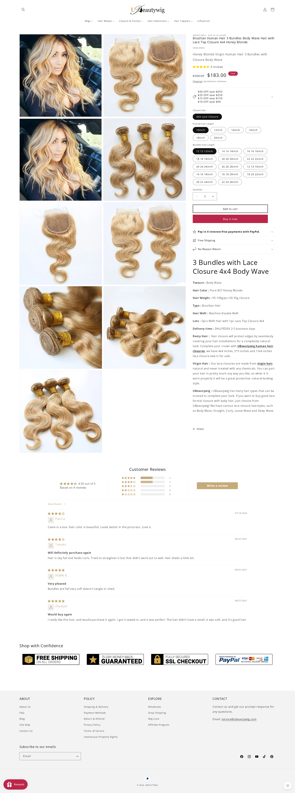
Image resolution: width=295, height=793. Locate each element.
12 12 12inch (204, 151)
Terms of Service (94, 730)
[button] (23, 9)
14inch (235, 130)
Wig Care (153, 718)
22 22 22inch (255, 158)
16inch (253, 130)
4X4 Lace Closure (207, 116)
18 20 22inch (255, 174)
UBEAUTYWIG (151, 785)
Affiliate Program (158, 724)
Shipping (197, 81)
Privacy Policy (92, 724)
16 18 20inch (230, 174)
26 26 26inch (230, 166)
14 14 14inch (230, 151)
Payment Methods (95, 712)
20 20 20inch (230, 158)
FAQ (21, 712)
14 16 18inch (204, 174)
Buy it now (230, 219)
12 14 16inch (255, 166)
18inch (200, 137)
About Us (25, 706)
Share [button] (200, 429)
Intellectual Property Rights (101, 736)
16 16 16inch (255, 151)
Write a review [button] (217, 486)
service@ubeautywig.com (239, 719)
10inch (200, 130)
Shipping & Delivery (96, 706)
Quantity (197, 189)
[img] (56, 513)
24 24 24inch (204, 166)
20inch (218, 137)
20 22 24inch (204, 182)
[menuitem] (88, 21)
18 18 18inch (204, 158)
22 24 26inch (230, 182)
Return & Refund (94, 718)
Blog (22, 718)
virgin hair (265, 363)
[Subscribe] (77, 756)
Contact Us (26, 730)
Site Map (24, 724)
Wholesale (154, 706)
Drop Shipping (157, 712)
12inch (218, 130)
